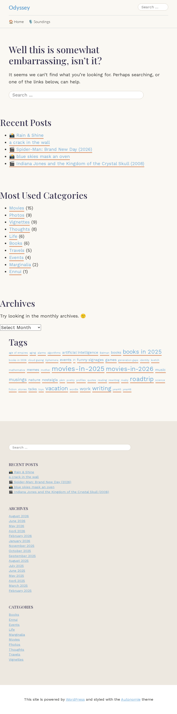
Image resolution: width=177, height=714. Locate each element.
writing (101, 388)
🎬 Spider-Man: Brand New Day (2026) (50, 149)
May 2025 (16, 575)
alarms (42, 352)
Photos (16, 215)
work (85, 388)
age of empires (18, 352)
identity (144, 360)
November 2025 (21, 546)
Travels (16, 250)
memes (33, 369)
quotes (91, 380)
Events (16, 257)
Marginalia (20, 264)
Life (13, 236)
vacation (56, 388)
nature (34, 380)
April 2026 (17, 531)
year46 (127, 389)
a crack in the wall (29, 142)
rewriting (114, 380)
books (116, 352)
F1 (74, 360)
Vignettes (19, 222)
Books (15, 243)
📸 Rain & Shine (26, 135)
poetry (71, 380)
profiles (81, 380)
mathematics (17, 370)
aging (33, 352)
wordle (74, 389)
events (65, 360)
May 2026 (16, 526)
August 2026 (19, 516)
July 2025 (16, 566)
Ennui (15, 271)
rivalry (124, 380)
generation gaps (128, 360)
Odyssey (19, 7)
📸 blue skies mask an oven (39, 156)
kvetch (155, 360)
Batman (104, 352)
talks (32, 389)
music (160, 369)
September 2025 (22, 556)
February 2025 (20, 590)
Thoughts (19, 229)
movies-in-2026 (129, 368)
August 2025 (19, 561)
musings (18, 379)
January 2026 (19, 541)
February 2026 (20, 536)
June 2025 (17, 571)
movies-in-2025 (78, 369)
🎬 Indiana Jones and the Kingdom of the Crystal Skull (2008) (76, 163)
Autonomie (131, 699)
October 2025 (20, 551)
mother (45, 370)
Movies (16, 208)
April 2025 (17, 581)
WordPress (75, 699)
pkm (62, 380)
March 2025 (18, 586)
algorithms (54, 352)
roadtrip (142, 378)
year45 (117, 389)
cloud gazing (36, 360)
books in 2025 (142, 351)
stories (22, 389)
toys (41, 389)
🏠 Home (16, 21)
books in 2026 (18, 360)
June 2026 (17, 521)
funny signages (90, 360)
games (111, 360)
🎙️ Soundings (39, 21)
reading (102, 380)
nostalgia (50, 380)
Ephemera (51, 360)
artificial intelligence (80, 352)
